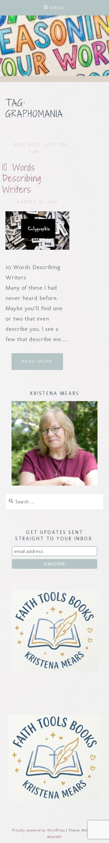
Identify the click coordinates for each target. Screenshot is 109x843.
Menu (57, 7)
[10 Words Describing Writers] (37, 247)
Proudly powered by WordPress (38, 830)
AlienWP (54, 837)
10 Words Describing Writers (21, 178)
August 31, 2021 (37, 201)
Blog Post (27, 144)
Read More (42, 364)
